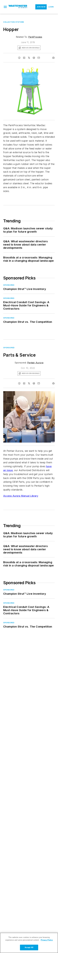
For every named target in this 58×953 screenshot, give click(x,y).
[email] (38, 57)
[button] (5, 7)
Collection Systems (13, 22)
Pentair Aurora (35, 362)
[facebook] (19, 57)
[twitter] (29, 57)
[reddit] (34, 57)
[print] (53, 57)
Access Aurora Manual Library (20, 495)
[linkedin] (24, 57)
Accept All (29, 947)
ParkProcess (35, 37)
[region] (29, 943)
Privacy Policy (47, 940)
